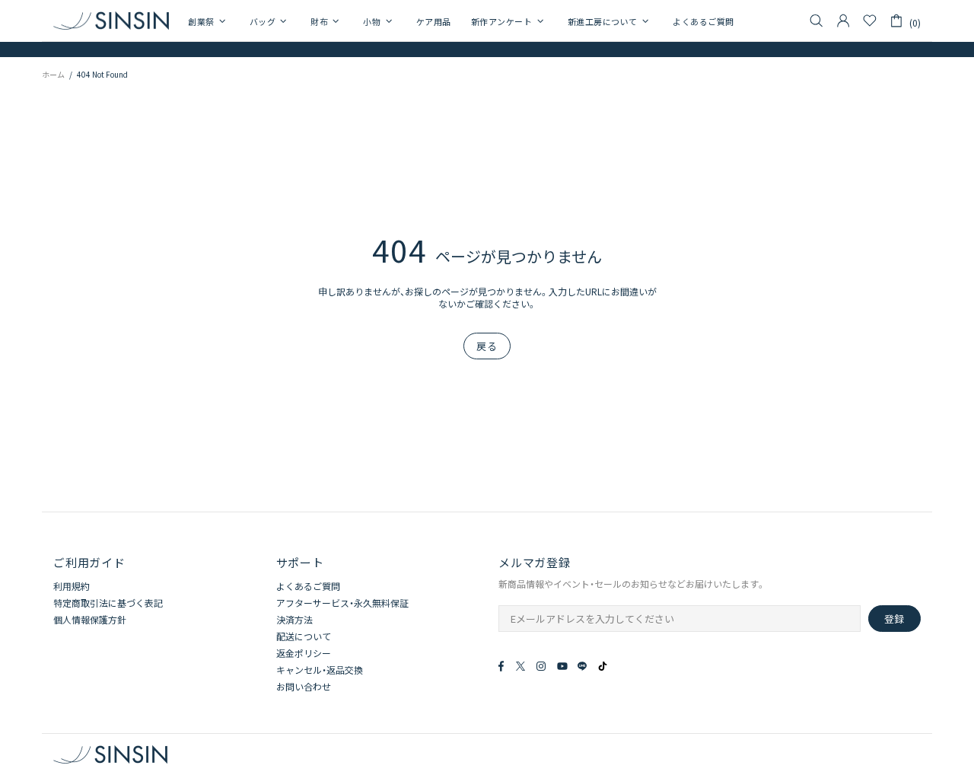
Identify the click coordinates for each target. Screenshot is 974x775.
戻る (486, 346)
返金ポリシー (303, 653)
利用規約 (71, 586)
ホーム (53, 74)
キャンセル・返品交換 (319, 670)
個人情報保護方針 (89, 620)
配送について (303, 636)
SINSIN (111, 20)
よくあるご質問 (308, 586)
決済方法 (294, 620)
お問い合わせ (303, 687)
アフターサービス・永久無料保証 (342, 603)
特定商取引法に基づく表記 (108, 603)
